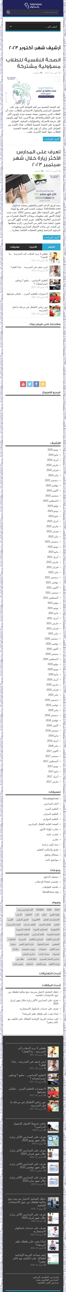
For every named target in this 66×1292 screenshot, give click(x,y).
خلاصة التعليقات (50, 887)
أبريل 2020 (52, 679)
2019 (57, 910)
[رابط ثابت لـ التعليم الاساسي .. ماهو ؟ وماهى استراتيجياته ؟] (55, 289)
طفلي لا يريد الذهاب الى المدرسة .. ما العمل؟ (32, 1050)
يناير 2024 (53, 475)
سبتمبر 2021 (51, 592)
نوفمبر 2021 (52, 582)
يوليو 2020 (53, 664)
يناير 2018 (53, 745)
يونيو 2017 (53, 766)
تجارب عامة (52, 834)
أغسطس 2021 (50, 597)
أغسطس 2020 (50, 659)
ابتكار (44, 915)
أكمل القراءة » (51, 139)
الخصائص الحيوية (40, 929)
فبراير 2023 (52, 531)
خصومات (42, 949)
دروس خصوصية (28, 949)
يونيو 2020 (53, 669)
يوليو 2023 (53, 505)
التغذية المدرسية (13, 924)
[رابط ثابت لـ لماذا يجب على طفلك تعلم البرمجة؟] (53, 1250)
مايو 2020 (53, 674)
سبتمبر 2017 (51, 756)
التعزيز (10, 919)
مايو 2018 (53, 735)
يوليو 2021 (53, 602)
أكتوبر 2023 (52, 490)
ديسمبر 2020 (51, 638)
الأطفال (28, 915)
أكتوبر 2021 (52, 587)
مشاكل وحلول (51, 854)
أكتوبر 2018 (52, 725)
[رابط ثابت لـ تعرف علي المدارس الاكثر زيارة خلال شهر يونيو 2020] (53, 1145)
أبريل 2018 (52, 740)
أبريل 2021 (52, 618)
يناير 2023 (53, 536)
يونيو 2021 (53, 608)
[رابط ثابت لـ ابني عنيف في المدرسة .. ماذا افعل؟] (55, 275)
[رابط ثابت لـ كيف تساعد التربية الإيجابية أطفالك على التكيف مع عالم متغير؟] (53, 1263)
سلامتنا (16, 949)
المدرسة (22, 939)
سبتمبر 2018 (51, 730)
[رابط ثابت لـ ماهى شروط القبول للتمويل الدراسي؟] (53, 1132)
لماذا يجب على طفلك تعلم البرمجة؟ (40, 1013)
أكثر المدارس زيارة (25, 910)
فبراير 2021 (52, 628)
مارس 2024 (52, 465)
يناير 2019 (53, 710)
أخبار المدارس (51, 803)
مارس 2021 (52, 623)
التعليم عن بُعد (29, 924)
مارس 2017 (52, 781)
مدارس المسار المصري (49, 959)
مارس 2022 (52, 562)
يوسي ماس (18, 964)
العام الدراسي (38, 934)
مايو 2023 (53, 516)
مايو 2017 (53, 771)
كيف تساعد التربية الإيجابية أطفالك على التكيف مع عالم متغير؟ (29, 1258)
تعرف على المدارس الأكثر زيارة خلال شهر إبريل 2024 (28, 1216)
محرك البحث (43, 954)
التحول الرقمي (22, 919)
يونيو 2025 (53, 449)
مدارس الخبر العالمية (48, 1282)
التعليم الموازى (50, 819)
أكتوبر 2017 (52, 751)
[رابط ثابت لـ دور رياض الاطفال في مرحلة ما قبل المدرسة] (55, 315)
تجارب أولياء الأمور (49, 829)
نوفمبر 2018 (52, 720)
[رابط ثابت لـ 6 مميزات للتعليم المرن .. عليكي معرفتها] (55, 302)
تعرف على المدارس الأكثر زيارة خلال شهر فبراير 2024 (28, 1152)
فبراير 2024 (52, 470)
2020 (49, 910)
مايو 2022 (53, 551)
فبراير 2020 (52, 689)
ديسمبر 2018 (51, 715)
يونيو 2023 (53, 511)
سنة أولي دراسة (50, 844)
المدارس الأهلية (52, 939)
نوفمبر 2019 (52, 705)
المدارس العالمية (36, 939)
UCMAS (39, 910)
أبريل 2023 (52, 521)
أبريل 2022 (52, 557)
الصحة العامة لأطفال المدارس (43, 824)
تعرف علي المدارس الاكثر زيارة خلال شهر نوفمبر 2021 (28, 1165)
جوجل (13, 944)
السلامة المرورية (23, 929)
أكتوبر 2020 (52, 648)
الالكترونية (36, 919)
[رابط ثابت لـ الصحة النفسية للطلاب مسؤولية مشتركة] (33, 104)
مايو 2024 (53, 454)
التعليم (56, 924)
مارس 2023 (52, 526)
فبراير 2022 (52, 567)
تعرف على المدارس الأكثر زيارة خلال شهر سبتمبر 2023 (36, 158)
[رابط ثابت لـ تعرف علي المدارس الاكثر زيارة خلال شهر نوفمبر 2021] (53, 1172)
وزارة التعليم (54, 964)
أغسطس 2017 (50, 761)
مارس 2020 (52, 684)
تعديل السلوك (43, 944)
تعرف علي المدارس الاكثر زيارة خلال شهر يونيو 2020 (28, 1138)
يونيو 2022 (53, 546)
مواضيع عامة (51, 859)
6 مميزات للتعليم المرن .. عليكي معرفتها (27, 293)
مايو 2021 (53, 613)
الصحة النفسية (53, 934)
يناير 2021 (53, 633)
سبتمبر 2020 (51, 654)
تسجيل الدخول (50, 876)
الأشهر (51, 247)
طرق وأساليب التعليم (47, 849)
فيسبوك (56, 954)
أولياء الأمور (54, 915)
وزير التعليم (41, 964)
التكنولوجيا (55, 929)
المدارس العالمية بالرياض (46, 1277)
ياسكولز (29, 964)
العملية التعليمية (22, 934)
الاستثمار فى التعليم (51, 919)
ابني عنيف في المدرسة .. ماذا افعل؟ (29, 267)
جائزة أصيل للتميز (26, 944)
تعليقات (14, 247)
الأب (37, 915)
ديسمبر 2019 (51, 700)
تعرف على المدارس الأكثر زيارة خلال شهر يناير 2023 (28, 1179)
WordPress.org (50, 892)
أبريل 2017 (52, 776)
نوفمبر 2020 (52, 643)
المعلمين (55, 944)
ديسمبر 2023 (51, 480)
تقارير (55, 839)
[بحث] (8, 12)
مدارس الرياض (29, 954)
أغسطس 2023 (50, 500)
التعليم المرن (51, 808)
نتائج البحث (31, 959)
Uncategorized (50, 798)
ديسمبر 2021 (51, 577)
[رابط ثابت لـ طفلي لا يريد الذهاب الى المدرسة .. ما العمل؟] (55, 262)
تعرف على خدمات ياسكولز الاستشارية (39, 1008)
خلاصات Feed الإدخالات (46, 882)
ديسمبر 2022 (51, 541)
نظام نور (20, 959)
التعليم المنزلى (50, 814)
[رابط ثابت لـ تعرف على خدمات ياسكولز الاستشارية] (53, 1236)
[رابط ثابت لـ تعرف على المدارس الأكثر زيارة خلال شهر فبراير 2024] (53, 1159)
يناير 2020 (53, 694)
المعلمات (11, 939)
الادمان (19, 915)
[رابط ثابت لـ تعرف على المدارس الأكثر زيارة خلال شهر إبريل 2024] (53, 1223)
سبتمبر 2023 (51, 495)
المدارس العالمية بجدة (47, 1280)
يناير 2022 (53, 572)
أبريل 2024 (52, 460)
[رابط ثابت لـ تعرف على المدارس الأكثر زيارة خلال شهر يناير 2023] (53, 1186)
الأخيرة (33, 247)
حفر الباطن (54, 949)
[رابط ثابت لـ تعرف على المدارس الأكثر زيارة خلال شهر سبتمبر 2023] (33, 202)
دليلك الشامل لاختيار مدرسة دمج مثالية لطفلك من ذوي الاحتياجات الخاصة (27, 1202)
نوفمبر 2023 (52, 485)
